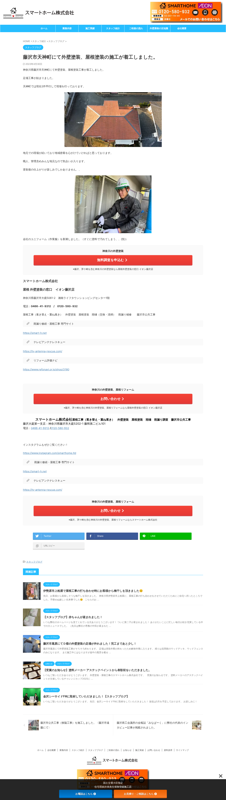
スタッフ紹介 (113, 28)
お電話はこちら (84, 793)
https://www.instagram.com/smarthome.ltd (49, 453)
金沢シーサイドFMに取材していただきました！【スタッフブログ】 (86, 696)
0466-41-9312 (40, 428)
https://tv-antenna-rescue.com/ (42, 351)
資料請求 (168, 750)
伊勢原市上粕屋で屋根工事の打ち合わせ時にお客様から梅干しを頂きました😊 (93, 590)
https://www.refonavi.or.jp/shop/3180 (46, 369)
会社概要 (181, 28)
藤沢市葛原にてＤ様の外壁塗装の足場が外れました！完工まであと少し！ (89, 643)
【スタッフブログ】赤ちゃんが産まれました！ (73, 617)
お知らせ (127, 750)
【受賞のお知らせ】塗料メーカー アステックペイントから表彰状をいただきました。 (97, 670)
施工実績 (90, 28)
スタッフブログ (34, 561)
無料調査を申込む (110, 260)
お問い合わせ (110, 399)
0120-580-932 (60, 428)
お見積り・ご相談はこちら (139, 793)
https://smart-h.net (35, 333)
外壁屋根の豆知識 (159, 28)
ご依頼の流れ (136, 28)
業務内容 (67, 28)
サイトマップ (182, 750)
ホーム (44, 28)
